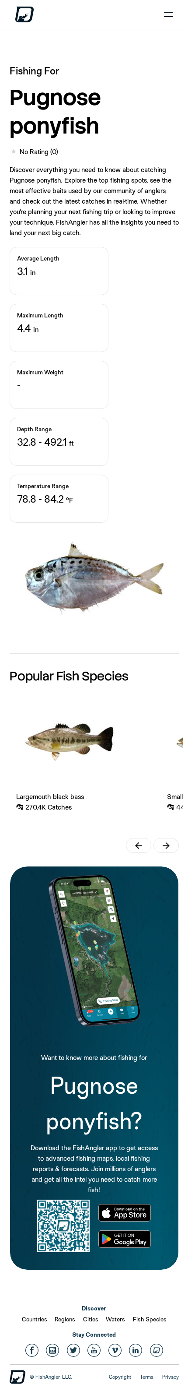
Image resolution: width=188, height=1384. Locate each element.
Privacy (170, 1376)
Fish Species (150, 1319)
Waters (115, 1319)
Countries (34, 1319)
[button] (138, 845)
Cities (90, 1319)
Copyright (120, 1376)
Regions (65, 1319)
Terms (146, 1376)
